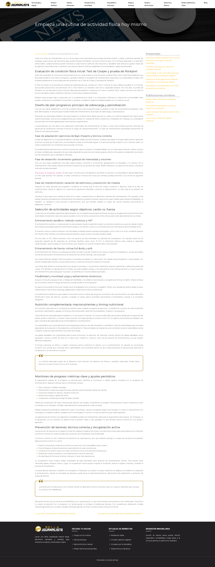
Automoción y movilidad (89, 4)
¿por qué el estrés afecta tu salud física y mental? (56, 514)
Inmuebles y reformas (111, 4)
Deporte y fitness (168, 4)
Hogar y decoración (148, 4)
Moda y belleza (54, 4)
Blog (205, 3)
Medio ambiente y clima (188, 4)
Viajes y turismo (131, 4)
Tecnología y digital (36, 4)
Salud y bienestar (70, 4)
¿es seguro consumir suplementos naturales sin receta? (119, 514)
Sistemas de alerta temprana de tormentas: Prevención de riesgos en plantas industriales (163, 60)
